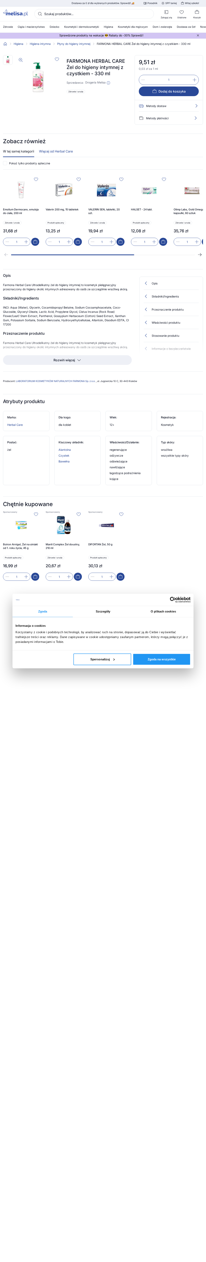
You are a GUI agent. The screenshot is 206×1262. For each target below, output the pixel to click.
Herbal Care (15, 424)
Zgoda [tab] (42, 611)
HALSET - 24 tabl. (141, 209)
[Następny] (200, 254)
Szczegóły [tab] (103, 611)
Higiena (18, 43)
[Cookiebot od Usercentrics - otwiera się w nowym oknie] (173, 600)
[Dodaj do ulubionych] (57, 59)
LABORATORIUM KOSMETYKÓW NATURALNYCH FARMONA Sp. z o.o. (56, 381)
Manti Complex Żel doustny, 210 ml (63, 546)
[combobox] (94, 14)
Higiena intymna (40, 43)
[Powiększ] (21, 60)
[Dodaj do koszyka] (35, 242)
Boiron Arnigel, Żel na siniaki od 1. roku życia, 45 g (20, 546)
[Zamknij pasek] (198, 35)
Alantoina (65, 449)
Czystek (64, 455)
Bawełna (64, 461)
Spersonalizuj (100, 659)
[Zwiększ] (195, 80)
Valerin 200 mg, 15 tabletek (62, 209)
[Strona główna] (5, 44)
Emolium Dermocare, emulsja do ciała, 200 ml (21, 211)
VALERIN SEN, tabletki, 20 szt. (104, 211)
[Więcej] (195, 118)
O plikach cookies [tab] (163, 611)
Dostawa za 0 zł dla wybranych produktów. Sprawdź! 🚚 (103, 3)
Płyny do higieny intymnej (73, 43)
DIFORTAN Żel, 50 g (100, 544)
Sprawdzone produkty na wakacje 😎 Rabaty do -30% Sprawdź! (101, 35)
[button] (108, 83)
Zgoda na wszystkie (162, 659)
